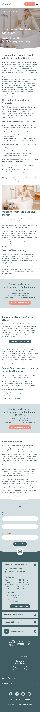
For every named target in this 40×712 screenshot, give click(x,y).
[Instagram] (17, 694)
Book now (29, 4)
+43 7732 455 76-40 (12, 298)
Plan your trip (20, 668)
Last (3, 523)
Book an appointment (20, 606)
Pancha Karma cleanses (18, 12)
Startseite (7, 12)
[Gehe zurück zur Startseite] (6, 4)
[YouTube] (29, 694)
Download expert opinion (20, 341)
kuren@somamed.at (28, 298)
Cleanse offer (33, 12)
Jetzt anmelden (20, 544)
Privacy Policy (15, 700)
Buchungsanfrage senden (20, 303)
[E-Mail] (23, 694)
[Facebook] (10, 694)
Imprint (27, 700)
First (3, 515)
